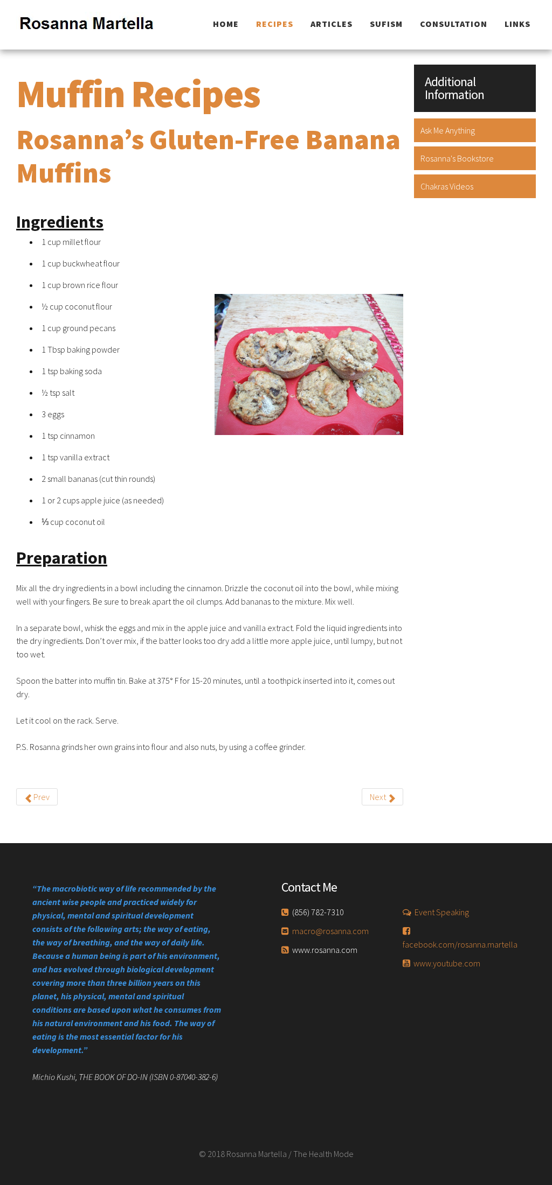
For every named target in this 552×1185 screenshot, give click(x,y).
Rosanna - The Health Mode (94, 25)
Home (226, 23)
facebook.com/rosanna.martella (460, 944)
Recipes (274, 23)
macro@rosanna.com (330, 930)
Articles (331, 23)
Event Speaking (442, 912)
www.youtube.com (446, 963)
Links (517, 23)
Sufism (386, 23)
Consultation (453, 23)
